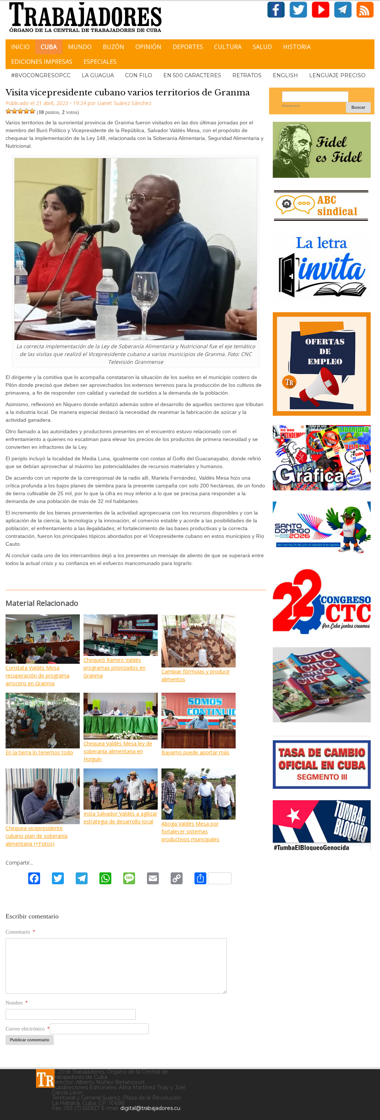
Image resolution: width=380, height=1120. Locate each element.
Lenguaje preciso (337, 75)
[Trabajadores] (45, 1078)
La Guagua (98, 75)
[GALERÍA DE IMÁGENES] (322, 488)
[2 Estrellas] (14, 111)
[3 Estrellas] (20, 111)
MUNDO (80, 47)
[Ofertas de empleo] (322, 364)
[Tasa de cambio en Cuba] (322, 786)
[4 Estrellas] (26, 111)
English (285, 75)
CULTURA (228, 47)
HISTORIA (297, 47)
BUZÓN (113, 47)
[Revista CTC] (322, 722)
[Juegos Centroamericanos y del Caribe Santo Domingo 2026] (322, 555)
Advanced (290, 106)
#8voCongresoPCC (41, 75)
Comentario (20, 932)
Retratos (247, 75)
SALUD (262, 47)
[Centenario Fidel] (322, 175)
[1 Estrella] (9, 111)
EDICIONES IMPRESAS (41, 62)
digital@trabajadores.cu (150, 1108)
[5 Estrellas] (32, 111)
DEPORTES (188, 47)
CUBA (49, 47)
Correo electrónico (28, 1029)
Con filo (138, 75)
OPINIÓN (148, 47)
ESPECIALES (100, 62)
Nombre (17, 1003)
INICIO (20, 47)
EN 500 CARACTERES (192, 75)
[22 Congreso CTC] (322, 631)
